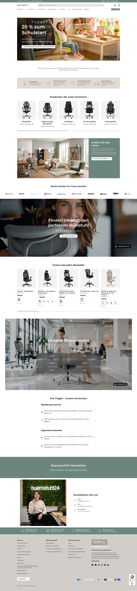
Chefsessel (68, 122)
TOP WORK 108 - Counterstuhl (89, 291)
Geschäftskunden (77, 9)
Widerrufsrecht (21, 570)
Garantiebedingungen (23, 554)
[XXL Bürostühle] (89, 110)
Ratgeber (86, 9)
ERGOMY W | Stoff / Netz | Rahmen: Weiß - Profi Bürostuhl (109, 293)
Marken (103, 1)
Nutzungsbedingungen (24, 551)
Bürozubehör (52, 9)
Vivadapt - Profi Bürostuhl (25, 291)
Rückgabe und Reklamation (54, 549)
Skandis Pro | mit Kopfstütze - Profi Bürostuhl (47, 292)
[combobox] (71, 5)
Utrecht (52, 370)
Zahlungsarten (50, 543)
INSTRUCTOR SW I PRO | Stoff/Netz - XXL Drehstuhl (67, 292)
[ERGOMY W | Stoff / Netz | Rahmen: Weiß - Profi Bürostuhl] (110, 278)
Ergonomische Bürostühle (47, 123)
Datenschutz (21, 563)
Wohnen (61, 9)
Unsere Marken (21, 546)
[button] (119, 5)
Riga (85, 370)
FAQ (108, 1)
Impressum (20, 560)
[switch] (132, 584)
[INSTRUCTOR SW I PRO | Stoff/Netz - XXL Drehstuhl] (68, 278)
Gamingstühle (110, 122)
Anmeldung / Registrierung (54, 551)
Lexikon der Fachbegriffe (75, 549)
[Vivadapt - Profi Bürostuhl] (26, 278)
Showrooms (71, 554)
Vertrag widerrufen (22, 573)
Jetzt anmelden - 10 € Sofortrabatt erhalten (68, 470)
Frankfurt (84, 363)
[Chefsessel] (68, 110)
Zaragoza (52, 356)
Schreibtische (31, 9)
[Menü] (135, 575)
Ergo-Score (71, 546)
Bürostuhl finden (28, 46)
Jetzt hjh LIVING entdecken (100, 158)
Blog (69, 543)
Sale (69, 9)
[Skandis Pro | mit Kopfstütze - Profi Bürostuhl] (47, 278)
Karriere (19, 557)
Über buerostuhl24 (22, 543)
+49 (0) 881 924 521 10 (33, 1)
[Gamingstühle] (110, 110)
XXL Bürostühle (89, 122)
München (52, 363)
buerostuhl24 (23, 585)
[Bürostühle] (26, 110)
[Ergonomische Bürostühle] (47, 110)
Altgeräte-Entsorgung (74, 557)
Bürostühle (20, 9)
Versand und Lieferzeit (52, 546)
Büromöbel (41, 9)
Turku (85, 356)
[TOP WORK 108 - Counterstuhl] (89, 278)
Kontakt (19, 549)
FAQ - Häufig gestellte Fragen (76, 551)
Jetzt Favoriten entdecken (68, 236)
